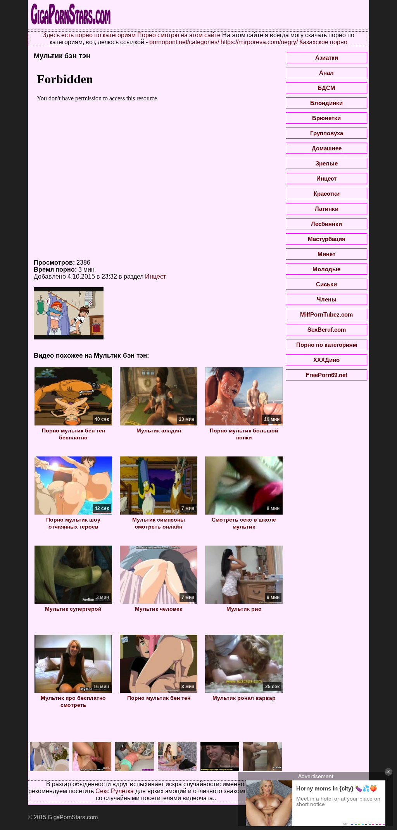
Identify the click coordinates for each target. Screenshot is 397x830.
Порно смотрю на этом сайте (179, 35)
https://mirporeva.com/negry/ (259, 42)
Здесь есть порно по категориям (89, 35)
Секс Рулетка (114, 791)
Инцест (155, 276)
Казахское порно (323, 42)
